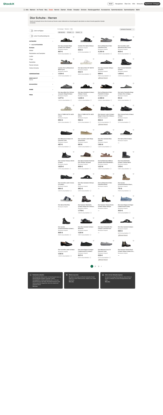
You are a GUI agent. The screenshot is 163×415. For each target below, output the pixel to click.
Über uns (127, 4)
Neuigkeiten (119, 4)
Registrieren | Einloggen (152, 4)
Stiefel (31, 50)
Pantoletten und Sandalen (37, 53)
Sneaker (76, 10)
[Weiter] (101, 266)
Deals (51, 10)
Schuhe (84, 10)
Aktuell (110, 3)
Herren (56, 10)
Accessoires (105, 10)
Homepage (60, 29)
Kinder (69, 10)
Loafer (31, 56)
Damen (63, 10)
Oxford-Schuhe (34, 68)
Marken (32, 10)
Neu (45, 10)
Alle (27, 10)
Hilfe (133, 4)
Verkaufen (140, 4)
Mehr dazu (47, 286)
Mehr (138, 10)
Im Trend (40, 10)
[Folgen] (73, 37)
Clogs (31, 59)
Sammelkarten (129, 10)
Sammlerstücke (117, 10)
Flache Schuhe (33, 65)
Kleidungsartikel (94, 10)
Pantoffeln (32, 62)
